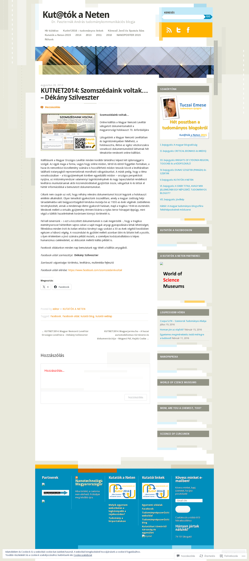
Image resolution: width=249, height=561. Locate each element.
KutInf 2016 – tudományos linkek (83, 30)
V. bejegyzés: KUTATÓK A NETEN (176, 179)
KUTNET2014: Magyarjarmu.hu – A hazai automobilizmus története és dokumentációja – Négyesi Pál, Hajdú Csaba (123, 335)
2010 (109, 35)
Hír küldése (52, 30)
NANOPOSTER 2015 (129, 35)
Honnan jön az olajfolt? (172, 329)
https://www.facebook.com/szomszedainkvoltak (95, 270)
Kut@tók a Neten (75, 14)
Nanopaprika (169, 356)
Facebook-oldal (71, 316)
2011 (99, 35)
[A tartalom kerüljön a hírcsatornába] (76, 477)
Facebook (55, 316)
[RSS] (169, 30)
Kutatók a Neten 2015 (58, 35)
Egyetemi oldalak (152, 505)
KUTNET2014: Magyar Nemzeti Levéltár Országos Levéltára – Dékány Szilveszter (65, 333)
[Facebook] (188, 30)
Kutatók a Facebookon (176, 230)
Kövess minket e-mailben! (188, 479)
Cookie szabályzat (83, 555)
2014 (78, 35)
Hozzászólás (52, 107)
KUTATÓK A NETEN (74, 308)
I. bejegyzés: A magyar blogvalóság (178, 144)
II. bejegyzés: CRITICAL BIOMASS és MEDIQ (183, 151)
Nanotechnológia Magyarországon (89, 482)
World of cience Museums (178, 382)
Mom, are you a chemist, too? (180, 408)
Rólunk (49, 39)
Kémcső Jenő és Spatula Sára (126, 30)
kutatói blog (87, 316)
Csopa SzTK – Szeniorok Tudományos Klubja (183, 321)
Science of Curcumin (174, 433)
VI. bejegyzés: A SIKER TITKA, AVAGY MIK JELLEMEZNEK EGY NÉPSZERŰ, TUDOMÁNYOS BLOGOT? (183, 189)
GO (208, 16)
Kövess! (183, 509)
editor (56, 308)
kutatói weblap (104, 316)
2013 (89, 35)
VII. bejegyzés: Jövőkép (172, 199)
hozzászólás (135, 397)
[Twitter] (179, 30)
